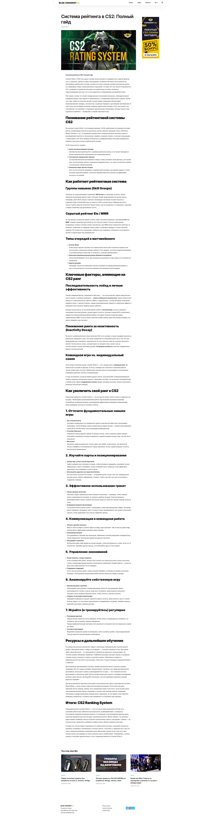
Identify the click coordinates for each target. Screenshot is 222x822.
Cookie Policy (106, 810)
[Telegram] (127, 808)
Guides (63, 775)
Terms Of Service (107, 808)
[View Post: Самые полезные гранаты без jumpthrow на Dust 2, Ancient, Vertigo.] (76, 763)
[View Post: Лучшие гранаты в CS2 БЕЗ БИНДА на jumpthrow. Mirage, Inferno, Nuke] (111, 763)
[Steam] (133, 808)
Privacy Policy (106, 806)
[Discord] (130, 808)
